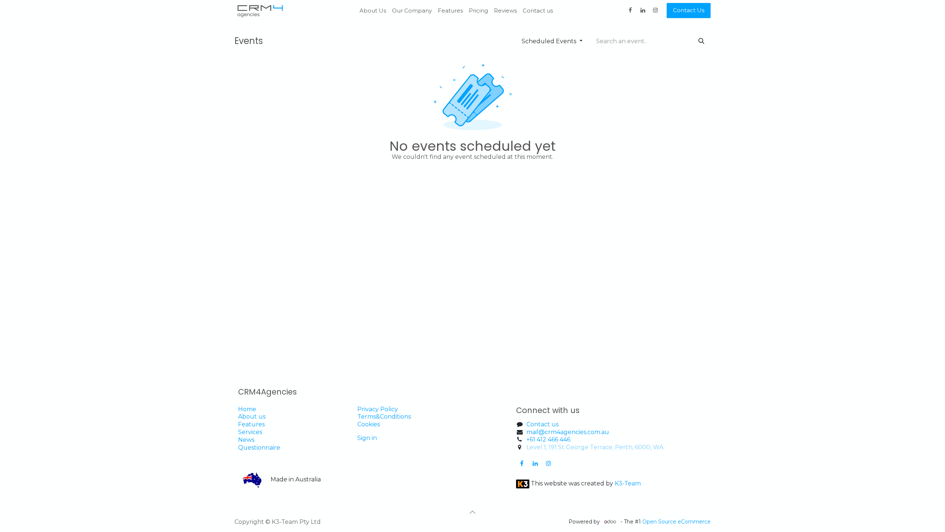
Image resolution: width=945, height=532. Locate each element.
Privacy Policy (377, 409)
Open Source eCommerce (676, 521)
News (246, 439)
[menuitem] (373, 10)
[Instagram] (655, 10)
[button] (472, 512)
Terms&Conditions (384, 416)
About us (251, 416)
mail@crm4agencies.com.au (567, 432)
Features (251, 424)
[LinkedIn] (642, 10)
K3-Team (628, 483)
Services (250, 432)
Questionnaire (259, 447)
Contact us (542, 424)
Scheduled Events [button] (550, 41)
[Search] (701, 41)
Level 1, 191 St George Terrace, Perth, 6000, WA (594, 447)
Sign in (367, 437)
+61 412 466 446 (548, 439)
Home (247, 409)
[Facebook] (630, 10)
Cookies (369, 424)
